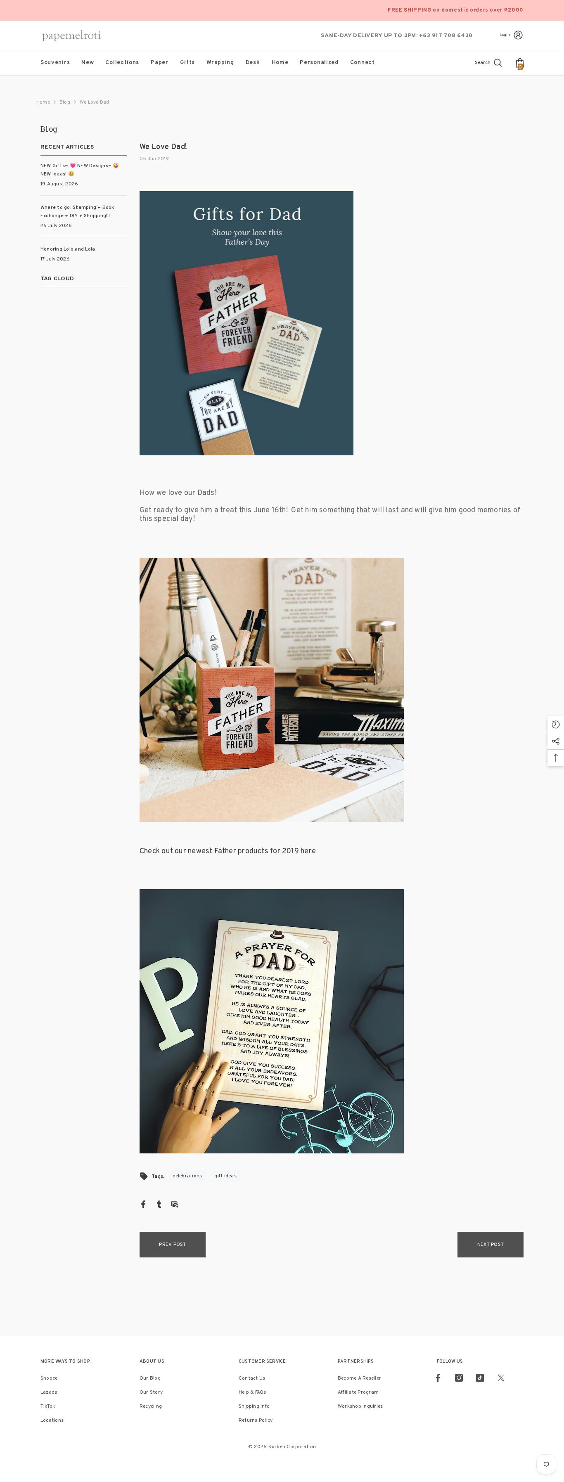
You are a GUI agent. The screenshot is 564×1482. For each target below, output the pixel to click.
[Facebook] (143, 1204)
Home (43, 102)
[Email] (174, 1204)
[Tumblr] (159, 1204)
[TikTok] (480, 1377)
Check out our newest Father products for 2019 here (228, 851)
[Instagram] (459, 1377)
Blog (64, 102)
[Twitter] (501, 1377)
